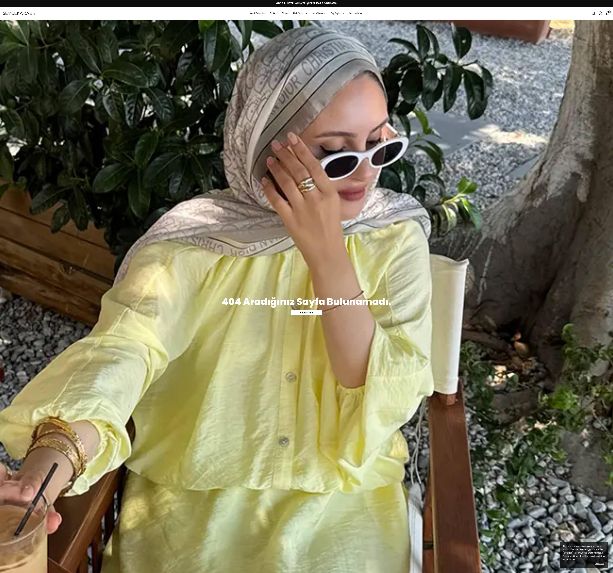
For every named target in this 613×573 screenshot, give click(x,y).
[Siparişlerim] (601, 13)
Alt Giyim (317, 13)
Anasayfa (306, 312)
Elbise (285, 13)
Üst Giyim (298, 13)
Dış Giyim (336, 13)
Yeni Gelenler (257, 13)
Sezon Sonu (356, 13)
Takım (273, 13)
